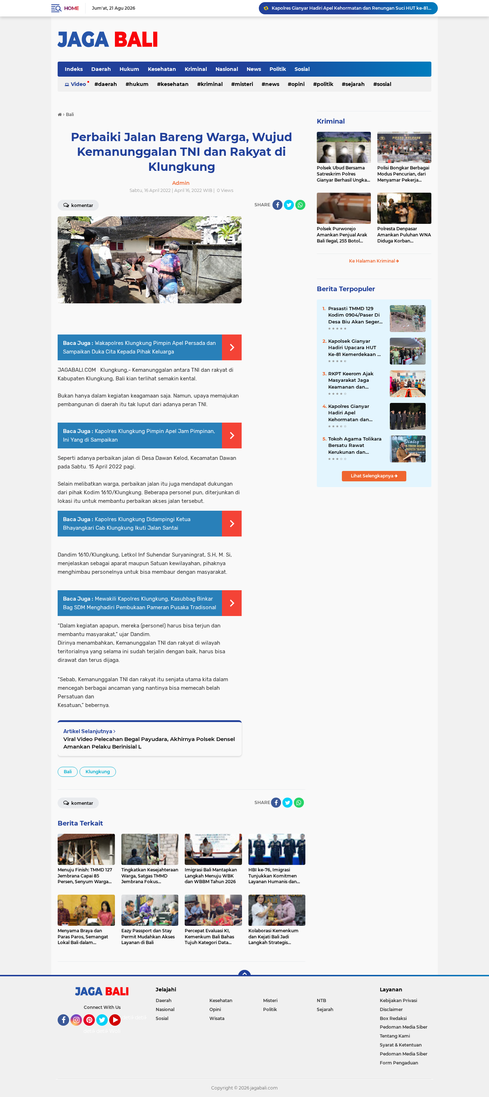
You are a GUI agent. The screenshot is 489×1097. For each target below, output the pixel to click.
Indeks (74, 69)
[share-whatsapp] (300, 205)
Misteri (244, 84)
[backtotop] (244, 976)
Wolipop (119, 1031)
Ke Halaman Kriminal (372, 261)
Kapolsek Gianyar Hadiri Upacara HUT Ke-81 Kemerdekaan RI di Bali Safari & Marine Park (355, 347)
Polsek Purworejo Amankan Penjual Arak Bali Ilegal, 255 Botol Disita (342, 235)
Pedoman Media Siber (403, 1027)
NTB (321, 1000)
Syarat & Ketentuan (401, 1045)
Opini (298, 84)
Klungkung (98, 771)
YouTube (119, 1029)
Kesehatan (162, 69)
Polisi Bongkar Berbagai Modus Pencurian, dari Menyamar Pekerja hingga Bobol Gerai (403, 174)
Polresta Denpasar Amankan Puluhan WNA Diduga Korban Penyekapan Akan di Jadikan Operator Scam (404, 235)
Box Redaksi (393, 1018)
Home (71, 8)
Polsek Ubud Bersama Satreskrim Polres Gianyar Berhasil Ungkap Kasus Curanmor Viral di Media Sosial (343, 174)
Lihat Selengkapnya (372, 475)
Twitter (105, 1029)
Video (78, 84)
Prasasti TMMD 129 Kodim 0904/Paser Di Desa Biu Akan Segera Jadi (355, 315)
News (254, 69)
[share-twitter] (289, 205)
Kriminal (196, 69)
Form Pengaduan (399, 1062)
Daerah (101, 69)
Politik (278, 69)
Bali (68, 771)
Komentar (81, 205)
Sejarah (355, 84)
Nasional (227, 69)
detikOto (133, 1017)
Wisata (216, 1018)
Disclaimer (391, 1009)
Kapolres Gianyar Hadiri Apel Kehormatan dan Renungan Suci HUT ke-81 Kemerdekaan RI (351, 8)
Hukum (129, 69)
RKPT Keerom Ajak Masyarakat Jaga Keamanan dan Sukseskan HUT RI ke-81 (354, 380)
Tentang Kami (395, 1036)
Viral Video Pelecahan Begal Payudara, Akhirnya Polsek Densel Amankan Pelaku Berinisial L (149, 743)
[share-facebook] (277, 205)
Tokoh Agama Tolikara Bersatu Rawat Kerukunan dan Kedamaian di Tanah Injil (355, 445)
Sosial (302, 69)
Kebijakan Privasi (398, 1000)
